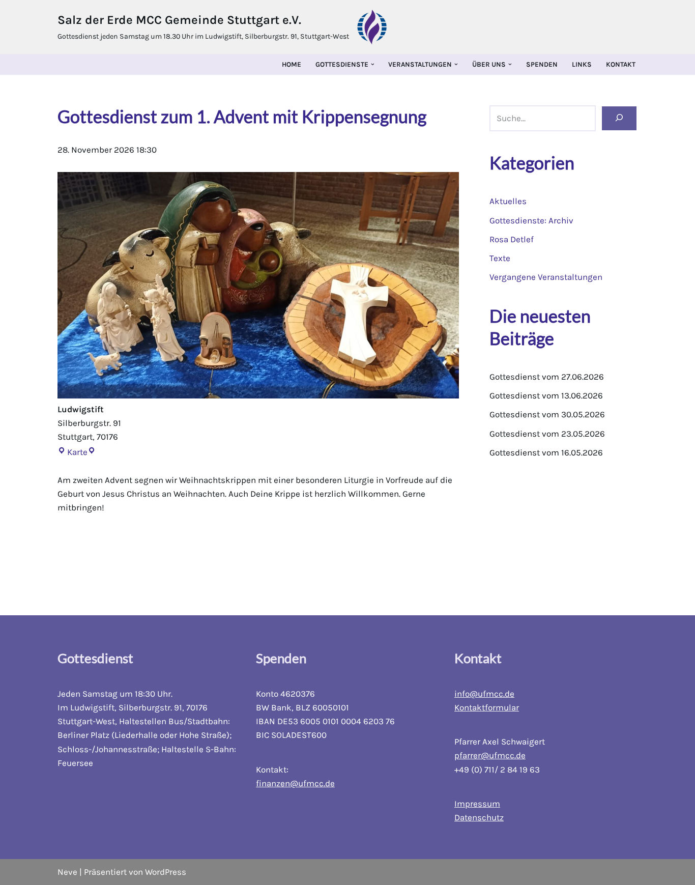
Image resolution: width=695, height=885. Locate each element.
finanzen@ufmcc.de (295, 783)
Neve (67, 872)
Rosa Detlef (511, 239)
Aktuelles (508, 201)
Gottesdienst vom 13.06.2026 (546, 395)
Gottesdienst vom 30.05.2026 (547, 414)
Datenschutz (479, 817)
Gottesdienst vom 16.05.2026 (546, 452)
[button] (372, 64)
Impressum (477, 803)
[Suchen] (619, 118)
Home (291, 64)
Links (582, 64)
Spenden (542, 64)
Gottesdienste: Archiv (531, 220)
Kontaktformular (486, 707)
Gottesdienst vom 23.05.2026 (547, 434)
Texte (499, 258)
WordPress (165, 872)
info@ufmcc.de (484, 694)
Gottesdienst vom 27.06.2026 (546, 377)
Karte (72, 452)
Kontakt (620, 64)
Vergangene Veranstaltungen (545, 277)
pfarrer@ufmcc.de (490, 755)
